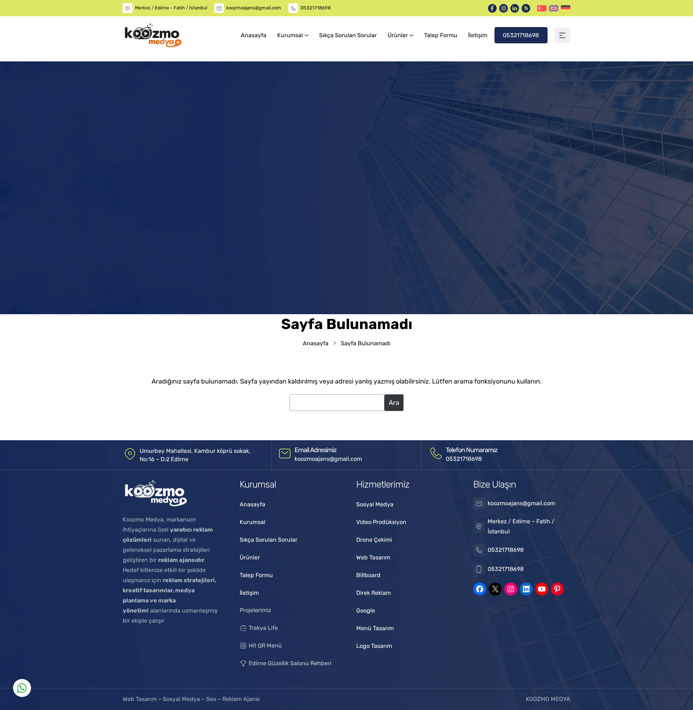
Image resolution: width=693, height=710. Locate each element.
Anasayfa (315, 343)
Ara (394, 403)
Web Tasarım (140, 699)
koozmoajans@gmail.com (253, 7)
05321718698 (316, 7)
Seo (211, 699)
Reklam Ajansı (241, 699)
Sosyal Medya (182, 699)
